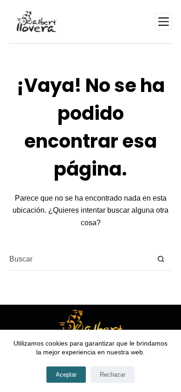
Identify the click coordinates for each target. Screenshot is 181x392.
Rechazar (112, 374)
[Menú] (163, 21)
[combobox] (79, 259)
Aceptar (66, 374)
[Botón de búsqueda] (160, 259)
